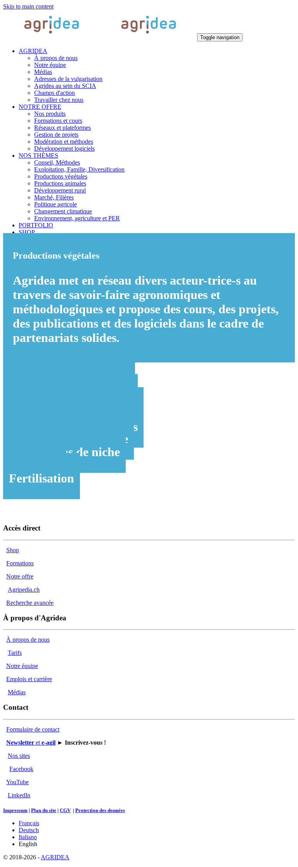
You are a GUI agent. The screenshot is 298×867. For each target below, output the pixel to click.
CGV (65, 810)
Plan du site (43, 810)
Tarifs (15, 652)
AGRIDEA (55, 857)
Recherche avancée (30, 602)
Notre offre (19, 576)
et (30, 742)
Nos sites (19, 755)
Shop (12, 550)
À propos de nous (28, 639)
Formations (20, 563)
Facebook (21, 769)
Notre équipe (22, 666)
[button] (33, 51)
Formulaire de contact (32, 729)
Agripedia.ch (24, 589)
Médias (17, 692)
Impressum (15, 810)
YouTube (17, 782)
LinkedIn (19, 795)
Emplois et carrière (29, 679)
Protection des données (100, 810)
